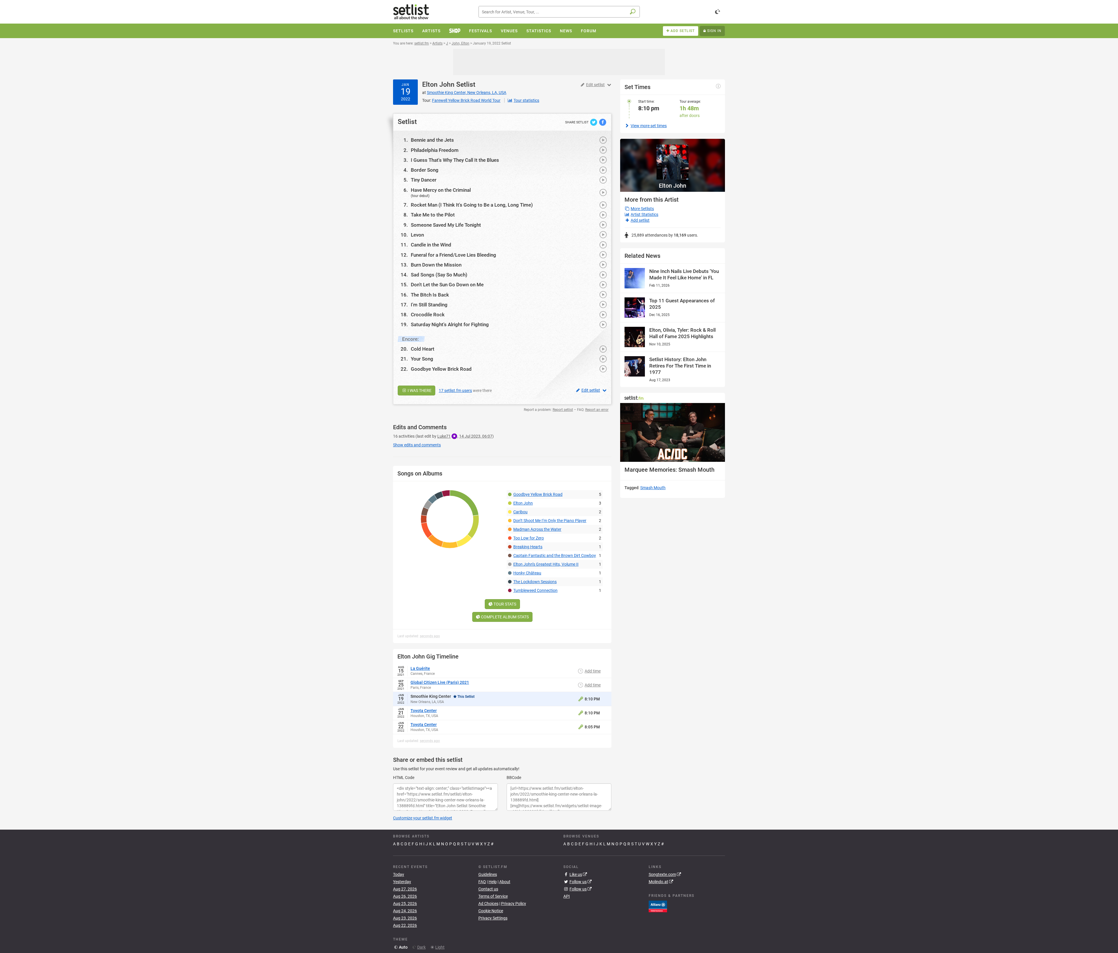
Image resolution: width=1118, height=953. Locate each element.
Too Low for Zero (528, 538)
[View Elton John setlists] (672, 159)
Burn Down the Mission (436, 265)
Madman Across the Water (537, 529)
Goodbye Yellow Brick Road (441, 369)
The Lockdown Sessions (535, 581)
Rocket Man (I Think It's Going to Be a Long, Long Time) (472, 205)
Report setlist (563, 410)
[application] (672, 432)
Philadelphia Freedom (435, 150)
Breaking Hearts (527, 546)
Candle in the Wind (431, 245)
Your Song (422, 359)
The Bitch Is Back (430, 295)
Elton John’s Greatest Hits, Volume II (546, 564)
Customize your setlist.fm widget (422, 818)
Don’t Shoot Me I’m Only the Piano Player (549, 520)
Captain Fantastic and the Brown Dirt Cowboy (554, 555)
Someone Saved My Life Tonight (446, 225)
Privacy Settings (492, 918)
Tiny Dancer (423, 180)
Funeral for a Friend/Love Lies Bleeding (453, 255)
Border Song (424, 170)
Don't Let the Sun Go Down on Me (447, 285)
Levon (417, 235)
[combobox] (559, 12)
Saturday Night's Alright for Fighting (450, 324)
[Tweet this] (594, 122)
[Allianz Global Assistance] (658, 906)
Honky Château (527, 573)
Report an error (596, 410)
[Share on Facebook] (603, 122)
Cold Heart (422, 349)
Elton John (438, 84)
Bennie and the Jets (432, 140)
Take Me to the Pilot (433, 215)
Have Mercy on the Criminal (441, 190)
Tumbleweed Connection (535, 590)
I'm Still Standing (429, 305)
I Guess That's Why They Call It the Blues (455, 160)
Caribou (520, 512)
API (566, 896)
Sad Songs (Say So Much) (439, 275)
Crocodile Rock (428, 314)
